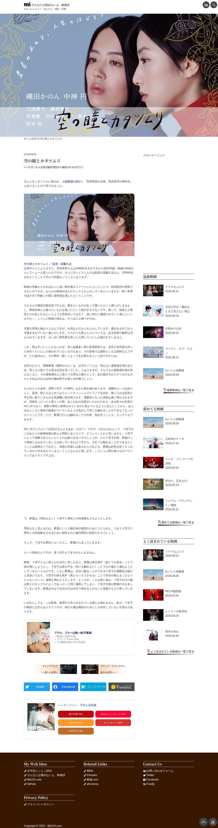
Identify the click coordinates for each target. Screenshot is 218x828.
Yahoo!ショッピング (110, 714)
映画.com (92, 779)
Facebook (152, 779)
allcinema (92, 784)
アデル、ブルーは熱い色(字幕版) (73, 632)
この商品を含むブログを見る (71, 642)
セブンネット (110, 722)
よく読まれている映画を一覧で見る (172, 651)
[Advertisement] (79, 487)
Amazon (73, 722)
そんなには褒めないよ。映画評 (51, 5)
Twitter (150, 775)
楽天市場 (73, 714)
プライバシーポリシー (40, 804)
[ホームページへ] (213, 822)
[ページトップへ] (203, 822)
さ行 (34, 138)
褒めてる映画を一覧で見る (177, 522)
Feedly (150, 784)
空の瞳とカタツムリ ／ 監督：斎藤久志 (48, 263)
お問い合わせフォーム (160, 770)
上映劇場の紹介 (71, 181)
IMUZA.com (34, 779)
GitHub (31, 784)
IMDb (90, 770)
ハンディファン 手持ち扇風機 (77, 705)
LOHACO (73, 731)
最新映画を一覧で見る (180, 390)
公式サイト (30, 268)
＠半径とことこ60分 (39, 770)
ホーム (27, 138)
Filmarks (92, 775)
